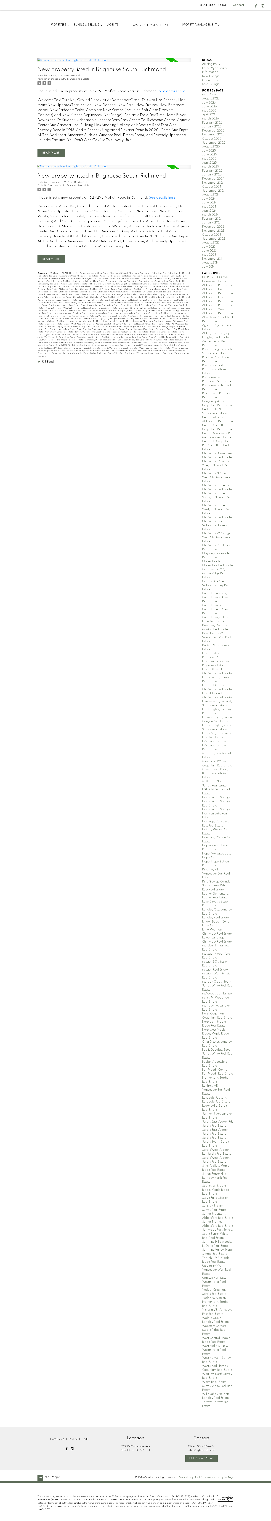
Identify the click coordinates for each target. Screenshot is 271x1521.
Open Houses (211, 80)
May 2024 (209, 206)
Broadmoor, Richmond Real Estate (121, 281)
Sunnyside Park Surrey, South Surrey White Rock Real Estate (101, 343)
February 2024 (212, 218)
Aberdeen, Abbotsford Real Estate (115, 276)
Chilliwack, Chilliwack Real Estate (158, 292)
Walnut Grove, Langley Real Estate (154, 348)
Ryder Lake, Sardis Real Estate (163, 332)
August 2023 (211, 242)
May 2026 (209, 110)
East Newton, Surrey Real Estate (73, 303)
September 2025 (214, 142)
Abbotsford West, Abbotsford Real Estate (79, 276)
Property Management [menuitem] (199, 24)
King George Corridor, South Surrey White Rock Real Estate (155, 316)
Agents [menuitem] (113, 24)
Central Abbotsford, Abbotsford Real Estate (81, 284)
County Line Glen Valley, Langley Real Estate (155, 295)
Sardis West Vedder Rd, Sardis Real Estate (56, 337)
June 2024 (209, 202)
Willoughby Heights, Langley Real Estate (154, 353)
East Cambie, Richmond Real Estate (121, 300)
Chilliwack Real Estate (47, 292)
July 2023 (209, 246)
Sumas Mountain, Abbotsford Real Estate (166, 340)
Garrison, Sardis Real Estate (104, 308)
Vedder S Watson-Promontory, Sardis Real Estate (78, 348)
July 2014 (208, 266)
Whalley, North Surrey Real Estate (74, 353)
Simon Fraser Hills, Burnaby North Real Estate (169, 337)
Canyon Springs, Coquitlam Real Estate (157, 281)
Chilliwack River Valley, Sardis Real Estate (78, 292)
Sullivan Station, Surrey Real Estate (130, 340)
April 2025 (209, 162)
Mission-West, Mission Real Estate (79, 324)
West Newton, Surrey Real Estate (153, 351)
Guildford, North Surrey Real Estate (65, 311)
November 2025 (213, 134)
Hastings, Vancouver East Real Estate (71, 313)
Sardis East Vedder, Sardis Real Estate (118, 335)
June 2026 (209, 106)
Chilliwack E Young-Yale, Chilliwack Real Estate (146, 287)
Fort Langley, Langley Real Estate (64, 305)
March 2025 (210, 166)
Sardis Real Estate (145, 335)
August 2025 (211, 146)
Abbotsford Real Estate (98, 273)
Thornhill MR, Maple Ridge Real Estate (73, 345)
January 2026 (211, 126)
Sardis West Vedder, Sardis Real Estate (94, 337)
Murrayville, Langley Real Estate (59, 327)
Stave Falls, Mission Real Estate (99, 340)
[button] (255, 6)
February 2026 (212, 122)
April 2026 (209, 114)
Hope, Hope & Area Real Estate (74, 316)
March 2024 (210, 214)
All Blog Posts (211, 64)
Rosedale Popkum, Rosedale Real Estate (130, 332)
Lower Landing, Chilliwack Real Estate (86, 321)
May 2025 (209, 158)
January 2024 (211, 222)
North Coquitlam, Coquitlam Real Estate (93, 327)
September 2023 (213, 238)
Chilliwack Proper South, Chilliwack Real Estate (122, 289)
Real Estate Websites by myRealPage (214, 1477)
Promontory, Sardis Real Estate (59, 332)
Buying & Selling (86, 24)
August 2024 (211, 194)
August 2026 (211, 98)
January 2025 (212, 174)
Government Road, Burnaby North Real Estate (215, 773)
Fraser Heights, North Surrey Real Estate (139, 305)
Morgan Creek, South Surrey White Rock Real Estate (119, 324)
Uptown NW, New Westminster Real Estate (151, 345)
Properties (58, 24)
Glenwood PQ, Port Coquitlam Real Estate (138, 308)
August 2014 (210, 262)
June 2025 (209, 154)
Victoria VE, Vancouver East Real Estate (120, 348)
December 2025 (213, 130)
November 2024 (213, 182)
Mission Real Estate (53, 324)
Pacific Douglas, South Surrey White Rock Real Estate (101, 329)
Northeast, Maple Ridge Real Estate (129, 327)
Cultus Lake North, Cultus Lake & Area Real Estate (215, 597)
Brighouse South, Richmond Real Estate (68, 79)
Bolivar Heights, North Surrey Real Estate (96, 279)
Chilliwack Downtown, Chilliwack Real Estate (103, 287)
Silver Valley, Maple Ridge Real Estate (131, 337)
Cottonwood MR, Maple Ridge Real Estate (115, 295)
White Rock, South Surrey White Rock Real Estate (113, 353)
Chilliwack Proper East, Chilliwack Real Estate (79, 289)
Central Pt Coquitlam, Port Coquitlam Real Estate (59, 287)
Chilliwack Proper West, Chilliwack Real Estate (167, 289)
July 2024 (209, 198)
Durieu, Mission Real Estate (91, 300)
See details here (172, 91)
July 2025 (209, 150)
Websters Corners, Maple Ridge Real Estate (214, 1330)
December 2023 (213, 226)
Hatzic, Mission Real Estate (101, 313)
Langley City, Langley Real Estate (113, 319)
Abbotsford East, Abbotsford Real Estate (170, 273)
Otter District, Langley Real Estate (60, 329)
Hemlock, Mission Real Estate (128, 313)
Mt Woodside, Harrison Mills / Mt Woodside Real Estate (218, 997)
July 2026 (209, 102)
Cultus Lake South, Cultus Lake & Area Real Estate (95, 297)
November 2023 (213, 230)
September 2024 (213, 190)
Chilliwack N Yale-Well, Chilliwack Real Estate (216, 477)
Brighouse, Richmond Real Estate (89, 281)
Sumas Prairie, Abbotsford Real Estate (55, 343)
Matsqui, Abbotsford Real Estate (149, 321)
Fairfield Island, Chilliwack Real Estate (143, 303)
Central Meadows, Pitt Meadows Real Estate (162, 284)
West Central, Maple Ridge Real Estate (78, 351)
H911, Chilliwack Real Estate (95, 311)
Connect (238, 5)
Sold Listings (210, 84)
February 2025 (212, 170)
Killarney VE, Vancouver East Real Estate (108, 316)
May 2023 (209, 254)
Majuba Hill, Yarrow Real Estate (118, 321)
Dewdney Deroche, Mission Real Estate (171, 297)
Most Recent (210, 94)
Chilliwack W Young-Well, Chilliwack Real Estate (119, 292)
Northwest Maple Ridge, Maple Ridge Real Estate (215, 1033)
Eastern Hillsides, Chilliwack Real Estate (107, 303)
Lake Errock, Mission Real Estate (82, 319)
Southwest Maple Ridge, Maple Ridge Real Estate (61, 340)
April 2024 (209, 210)
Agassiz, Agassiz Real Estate (146, 276)
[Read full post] (114, 62)
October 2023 (211, 234)
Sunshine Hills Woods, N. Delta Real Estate (148, 343)
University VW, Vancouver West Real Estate (111, 345)
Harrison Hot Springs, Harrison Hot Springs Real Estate (134, 311)
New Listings (210, 76)
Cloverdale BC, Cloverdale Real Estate (77, 295)
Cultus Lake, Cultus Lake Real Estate (136, 297)
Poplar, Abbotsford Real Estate (140, 329)
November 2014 (212, 258)
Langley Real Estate (139, 319)
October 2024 (211, 186)
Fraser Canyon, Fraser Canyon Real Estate (100, 305)
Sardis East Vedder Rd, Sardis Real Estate (81, 335)
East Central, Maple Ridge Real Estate (155, 300)
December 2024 (213, 178)
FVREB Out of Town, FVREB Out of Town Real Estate (67, 308)
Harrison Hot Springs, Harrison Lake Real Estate (216, 813)
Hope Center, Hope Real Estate (157, 313)
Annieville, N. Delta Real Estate (63, 279)
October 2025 (211, 138)
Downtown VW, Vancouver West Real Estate (57, 300)
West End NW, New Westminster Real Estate (117, 351)
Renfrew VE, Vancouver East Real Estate (93, 332)
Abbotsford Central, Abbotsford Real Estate (130, 273)
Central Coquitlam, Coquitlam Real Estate (122, 284)
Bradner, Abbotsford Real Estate (131, 279)
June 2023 (209, 250)
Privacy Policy (186, 1477)
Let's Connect (201, 1458)
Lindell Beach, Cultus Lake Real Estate (166, 319)
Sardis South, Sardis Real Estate (169, 335)
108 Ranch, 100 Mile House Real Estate (68, 273)
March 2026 (210, 118)
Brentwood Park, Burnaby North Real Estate (168, 279)
